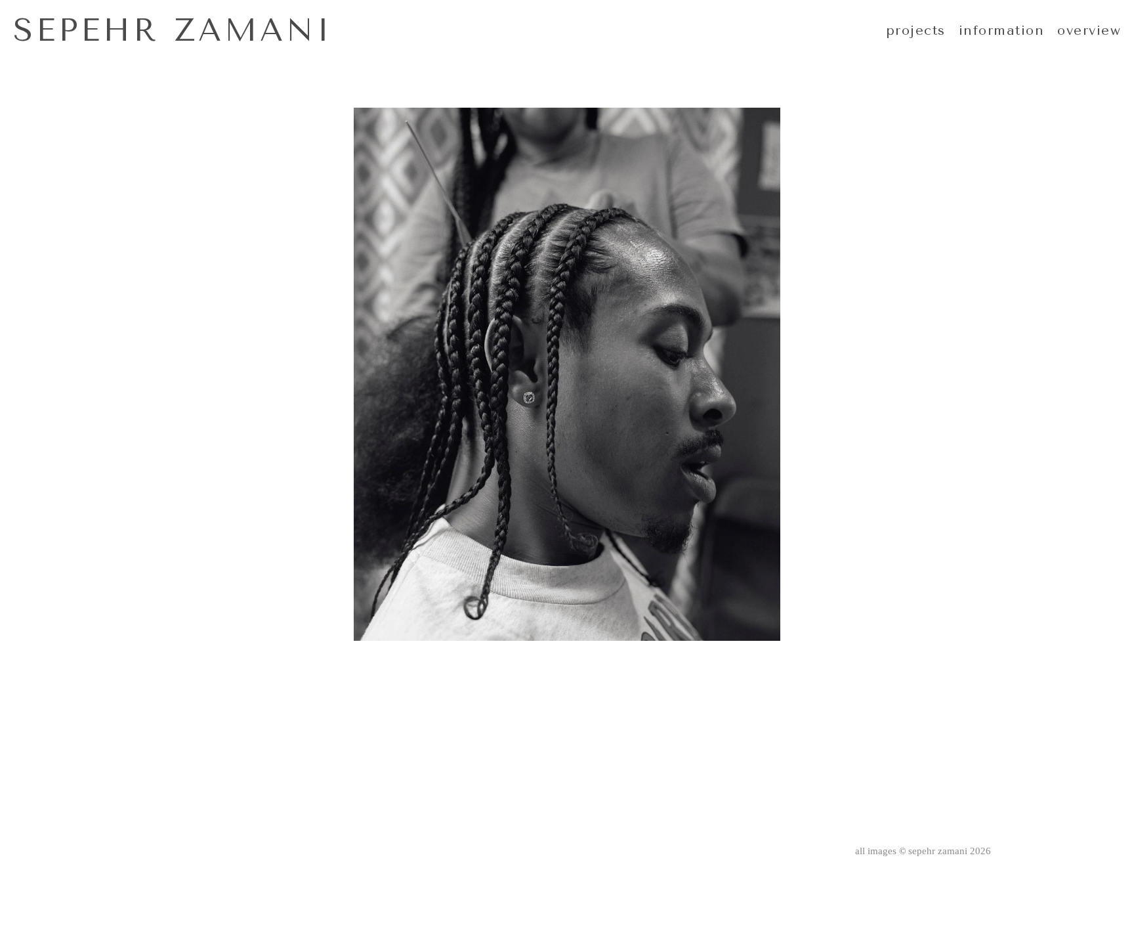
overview (1089, 30)
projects (916, 30)
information (1002, 30)
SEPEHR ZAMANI (173, 30)
